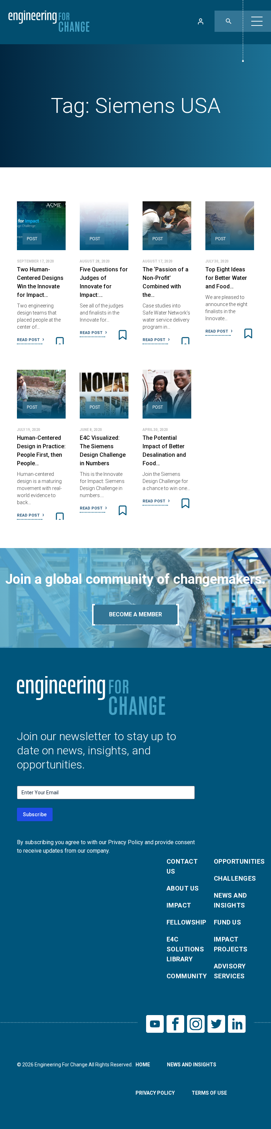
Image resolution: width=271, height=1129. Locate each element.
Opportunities (233, 861)
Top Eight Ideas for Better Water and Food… (226, 278)
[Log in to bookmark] (60, 342)
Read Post (29, 340)
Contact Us (182, 866)
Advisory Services (230, 971)
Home (143, 1064)
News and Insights (230, 900)
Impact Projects (231, 944)
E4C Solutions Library (185, 949)
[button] (257, 21)
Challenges (233, 878)
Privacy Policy (155, 1093)
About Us (183, 888)
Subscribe (35, 814)
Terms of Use (209, 1093)
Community (186, 976)
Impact (179, 905)
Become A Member (135, 614)
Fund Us (227, 922)
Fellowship (186, 922)
